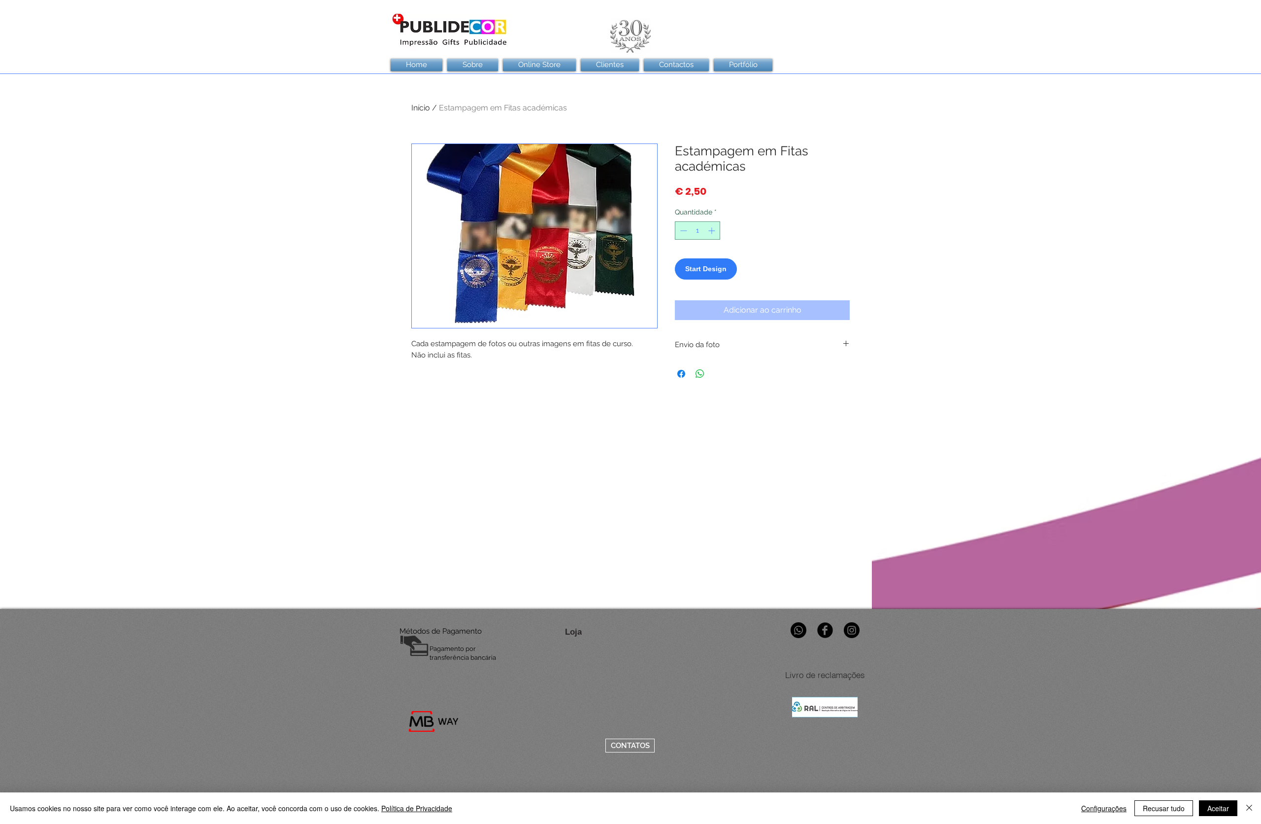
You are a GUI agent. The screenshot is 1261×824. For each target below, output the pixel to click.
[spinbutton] (697, 230)
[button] (609, 65)
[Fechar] (1249, 808)
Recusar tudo (1164, 808)
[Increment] (712, 230)
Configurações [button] (1104, 808)
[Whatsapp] (798, 630)
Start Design (706, 269)
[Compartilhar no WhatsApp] (700, 374)
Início (420, 107)
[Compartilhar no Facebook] (681, 374)
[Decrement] (682, 230)
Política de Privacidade (416, 808)
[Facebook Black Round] (825, 630)
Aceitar (1218, 808)
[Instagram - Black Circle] (852, 630)
